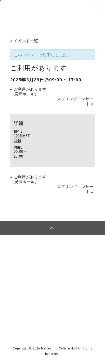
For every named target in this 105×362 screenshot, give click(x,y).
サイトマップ (29, 253)
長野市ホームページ (23, 313)
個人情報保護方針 (76, 253)
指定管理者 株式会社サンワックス (38, 324)
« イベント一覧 (24, 41)
